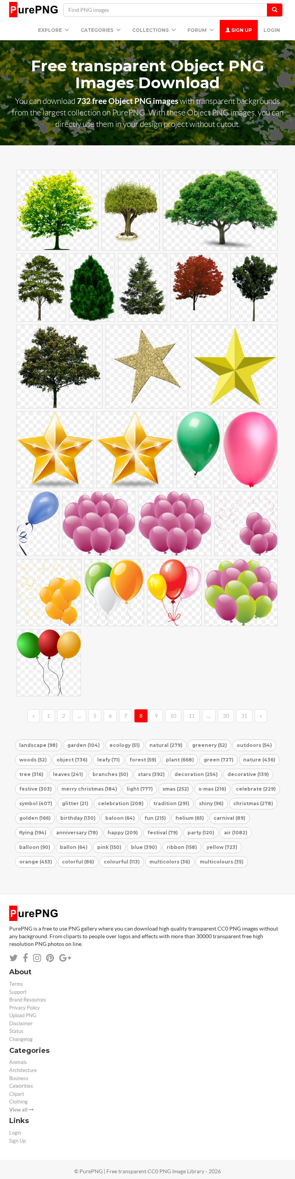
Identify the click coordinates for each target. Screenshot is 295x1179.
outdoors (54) (254, 745)
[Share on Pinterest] (50, 958)
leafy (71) (108, 760)
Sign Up (241, 30)
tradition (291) (171, 803)
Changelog (21, 1039)
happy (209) (123, 832)
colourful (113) (122, 862)
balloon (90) (34, 847)
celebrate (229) (256, 789)
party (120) (200, 832)
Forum (197, 30)
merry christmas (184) (89, 789)
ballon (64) (74, 847)
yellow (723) (222, 847)
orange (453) (35, 862)
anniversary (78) (77, 832)
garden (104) (83, 745)
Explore (50, 30)
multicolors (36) (169, 862)
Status (16, 1031)
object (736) (72, 760)
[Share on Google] (65, 958)
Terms (16, 984)
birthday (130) (78, 818)
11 (192, 716)
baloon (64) (120, 818)
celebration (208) (121, 803)
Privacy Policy (24, 1008)
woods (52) (33, 760)
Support (18, 992)
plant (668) (180, 760)
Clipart (16, 1094)
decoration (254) (196, 774)
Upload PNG (22, 1015)
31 (244, 716)
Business (18, 1078)
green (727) (219, 760)
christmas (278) (253, 803)
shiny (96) (211, 803)
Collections (151, 30)
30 (226, 716)
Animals (18, 1062)
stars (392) (151, 774)
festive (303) (35, 789)
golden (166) (35, 818)
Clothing (18, 1102)
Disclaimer (21, 1023)
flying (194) (32, 832)
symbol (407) (35, 803)
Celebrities (21, 1086)
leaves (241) (68, 774)
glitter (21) (75, 803)
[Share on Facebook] (25, 958)
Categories (97, 30)
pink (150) (109, 847)
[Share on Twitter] (13, 958)
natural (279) (165, 745)
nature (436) (259, 760)
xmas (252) (175, 789)
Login (272, 30)
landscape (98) (38, 745)
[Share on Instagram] (37, 958)
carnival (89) (229, 818)
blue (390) (144, 847)
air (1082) (235, 832)
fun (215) (155, 818)
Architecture (23, 1070)
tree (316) (31, 774)
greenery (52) (209, 745)
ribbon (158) (182, 847)
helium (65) (190, 818)
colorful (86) (78, 862)
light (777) (140, 789)
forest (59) (142, 760)
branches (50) (110, 774)
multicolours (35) (222, 862)
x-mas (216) (212, 789)
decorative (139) (248, 774)
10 (173, 716)
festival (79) (163, 832)
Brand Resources (27, 1000)
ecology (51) (124, 745)
